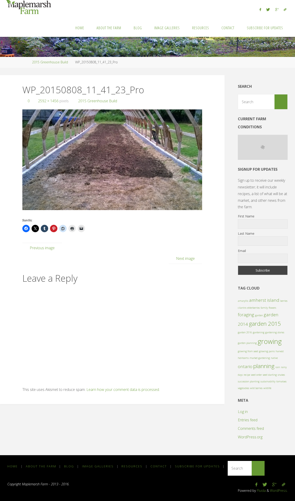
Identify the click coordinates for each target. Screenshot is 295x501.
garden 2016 (245, 332)
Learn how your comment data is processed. (123, 389)
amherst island (264, 300)
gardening (258, 332)
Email (242, 251)
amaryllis (243, 300)
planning (263, 366)
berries (283, 300)
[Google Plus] (277, 9)
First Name (246, 216)
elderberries (253, 307)
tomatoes (281, 381)
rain (277, 367)
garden (259, 315)
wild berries (256, 388)
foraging (246, 315)
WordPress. (279, 490)
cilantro (242, 307)
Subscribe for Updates (197, 466)
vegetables (243, 388)
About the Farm (41, 466)
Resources (131, 466)
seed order (256, 374)
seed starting (270, 374)
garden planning (247, 343)
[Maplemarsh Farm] (29, 7)
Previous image (42, 247)
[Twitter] (268, 9)
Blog (69, 466)
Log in (243, 411)
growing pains (267, 351)
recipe (247, 374)
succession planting (249, 381)
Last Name (246, 233)
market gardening (260, 358)
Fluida (261, 490)
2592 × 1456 (48, 100)
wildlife (267, 388)
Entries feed (247, 419)
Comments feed (251, 428)
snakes (281, 374)
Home (12, 466)
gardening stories (274, 332)
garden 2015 (265, 323)
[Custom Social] (285, 9)
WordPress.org (250, 436)
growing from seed (248, 351)
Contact (158, 466)
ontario (245, 366)
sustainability (267, 381)
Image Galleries (98, 466)
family (264, 307)
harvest (280, 351)
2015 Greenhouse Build (50, 62)
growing (270, 341)
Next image (185, 258)
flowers (272, 307)
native (274, 358)
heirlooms (243, 358)
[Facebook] (260, 9)
